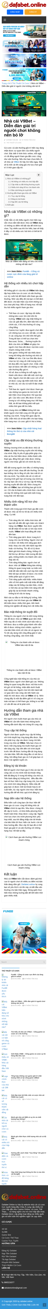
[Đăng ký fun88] (24, 931)
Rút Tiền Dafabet (9, 1256)
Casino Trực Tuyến (10, 1241)
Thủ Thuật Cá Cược (20, 83)
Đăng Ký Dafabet (9, 1251)
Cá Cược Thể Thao (10, 1238)
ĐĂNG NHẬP (15, 12)
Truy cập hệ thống (18, 196)
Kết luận (10, 205)
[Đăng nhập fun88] (24, 74)
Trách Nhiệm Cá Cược (11, 1265)
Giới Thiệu (6, 1305)
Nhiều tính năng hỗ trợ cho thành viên (25, 187)
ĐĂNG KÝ (33, 12)
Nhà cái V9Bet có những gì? (19, 178)
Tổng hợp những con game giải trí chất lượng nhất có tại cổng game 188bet (26, 1077)
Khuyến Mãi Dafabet (10, 1262)
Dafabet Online (12, 140)
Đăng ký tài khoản (18, 199)
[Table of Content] (38, 174)
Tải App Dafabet (9, 1259)
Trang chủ (6, 83)
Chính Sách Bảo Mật (21, 1305)
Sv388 (4, 1232)
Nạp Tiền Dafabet (9, 1253)
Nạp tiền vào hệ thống (19, 202)
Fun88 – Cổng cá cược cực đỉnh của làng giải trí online (23, 274)
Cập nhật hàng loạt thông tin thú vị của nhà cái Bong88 (24, 431)
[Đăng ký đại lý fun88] (24, 31)
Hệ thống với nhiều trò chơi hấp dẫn (24, 182)
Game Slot (6, 1235)
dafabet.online (26, 1301)
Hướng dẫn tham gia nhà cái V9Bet (22, 193)
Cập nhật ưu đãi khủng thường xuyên (25, 184)
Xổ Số (4, 1229)
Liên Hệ (35, 1305)
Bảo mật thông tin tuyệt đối (21, 190)
